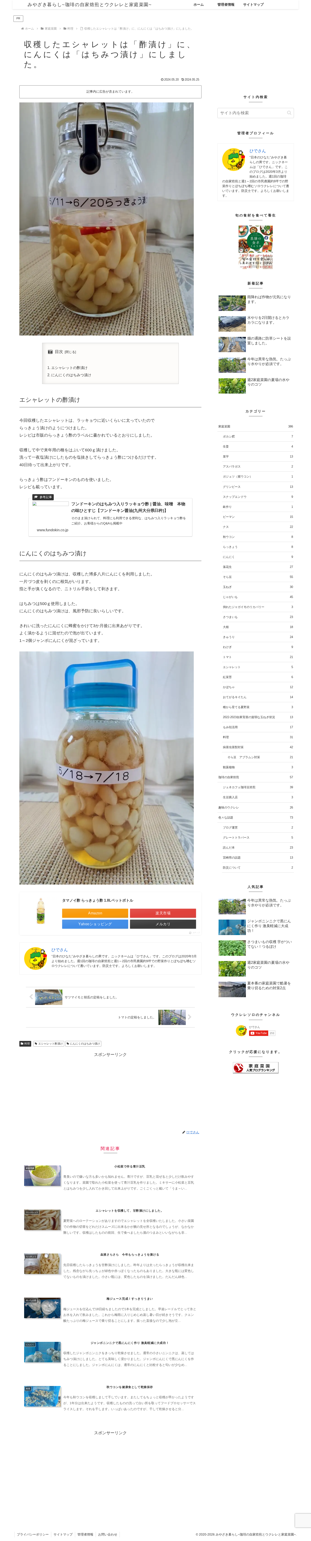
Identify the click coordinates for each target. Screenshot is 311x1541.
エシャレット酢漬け (50, 1043)
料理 (27, 1043)
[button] (289, 112)
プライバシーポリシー (33, 1534)
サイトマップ (63, 1534)
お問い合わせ (107, 1534)
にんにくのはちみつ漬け (71, 375)
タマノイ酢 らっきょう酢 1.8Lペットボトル (97, 900)
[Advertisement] (110, 1090)
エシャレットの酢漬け (69, 368)
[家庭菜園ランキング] (255, 1067)
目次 (59, 351)
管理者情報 (85, 1534)
